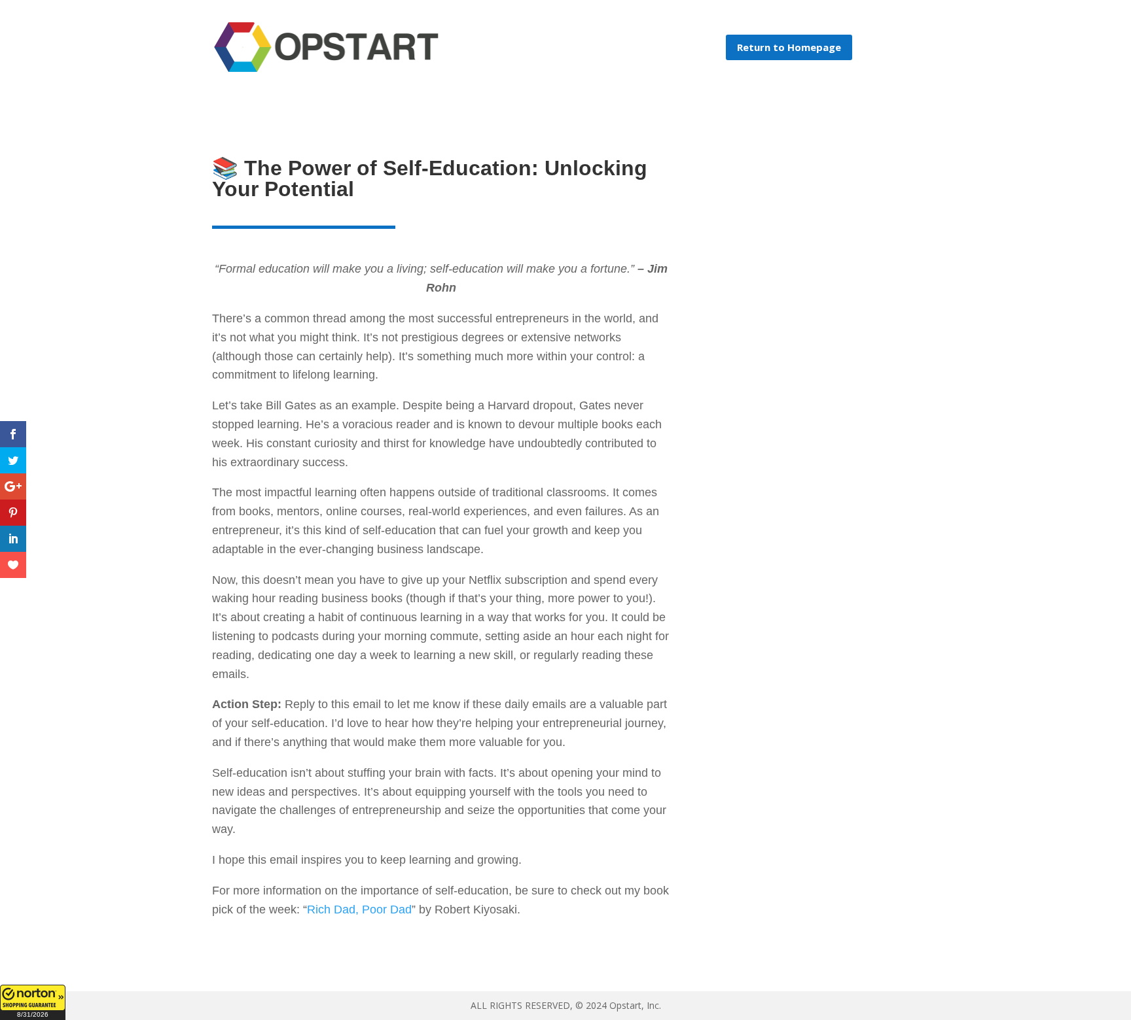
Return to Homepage (789, 47)
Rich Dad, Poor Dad (359, 909)
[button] (32, 1002)
